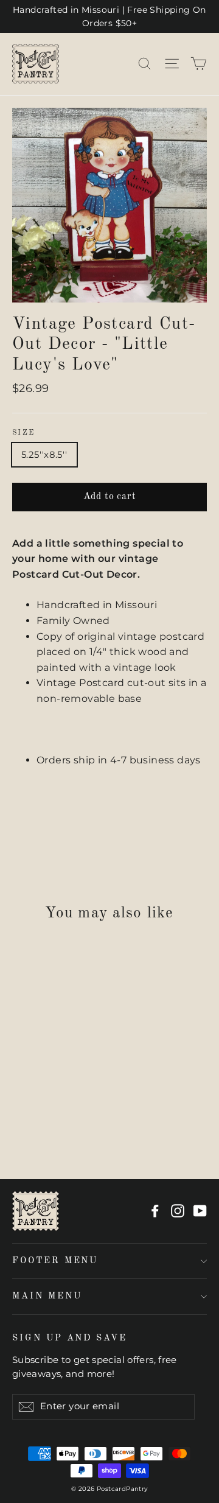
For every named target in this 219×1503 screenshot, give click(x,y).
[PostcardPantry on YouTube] (200, 1210)
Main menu (47, 1296)
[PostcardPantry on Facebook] (155, 1210)
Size (23, 432)
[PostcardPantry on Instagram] (177, 1210)
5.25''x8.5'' (44, 454)
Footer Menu (55, 1260)
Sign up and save (69, 1338)
